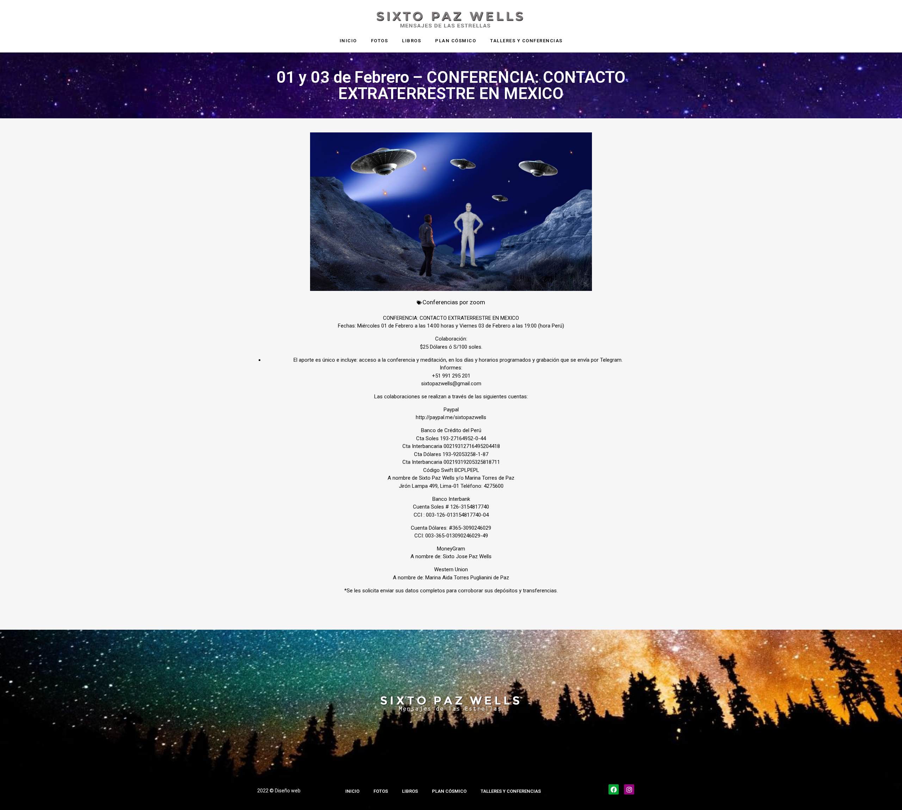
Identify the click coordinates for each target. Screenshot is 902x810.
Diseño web (288, 790)
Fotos (379, 40)
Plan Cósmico (455, 40)
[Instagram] (629, 789)
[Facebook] (613, 789)
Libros (411, 40)
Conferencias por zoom (453, 302)
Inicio (348, 40)
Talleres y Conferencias (526, 40)
